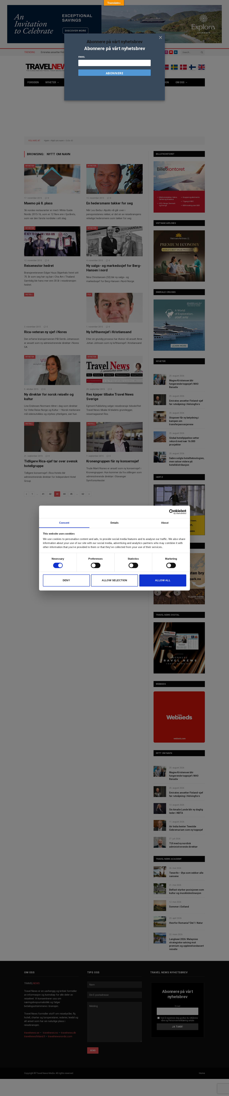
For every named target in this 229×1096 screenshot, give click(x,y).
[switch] (95, 565)
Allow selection (114, 580)
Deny (66, 580)
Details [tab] (114, 522)
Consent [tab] (64, 522)
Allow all (162, 580)
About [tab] (164, 522)
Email (81, 56)
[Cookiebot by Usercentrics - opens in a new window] (171, 511)
